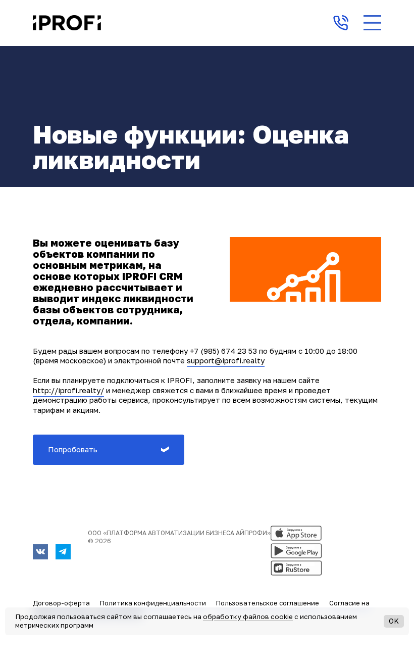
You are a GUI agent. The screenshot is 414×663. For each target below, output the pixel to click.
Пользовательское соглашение (267, 603)
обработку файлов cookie (248, 616)
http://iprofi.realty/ (68, 390)
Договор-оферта (61, 603)
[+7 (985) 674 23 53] (340, 22)
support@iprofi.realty (226, 360)
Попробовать (72, 449)
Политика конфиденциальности (153, 603)
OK (394, 621)
